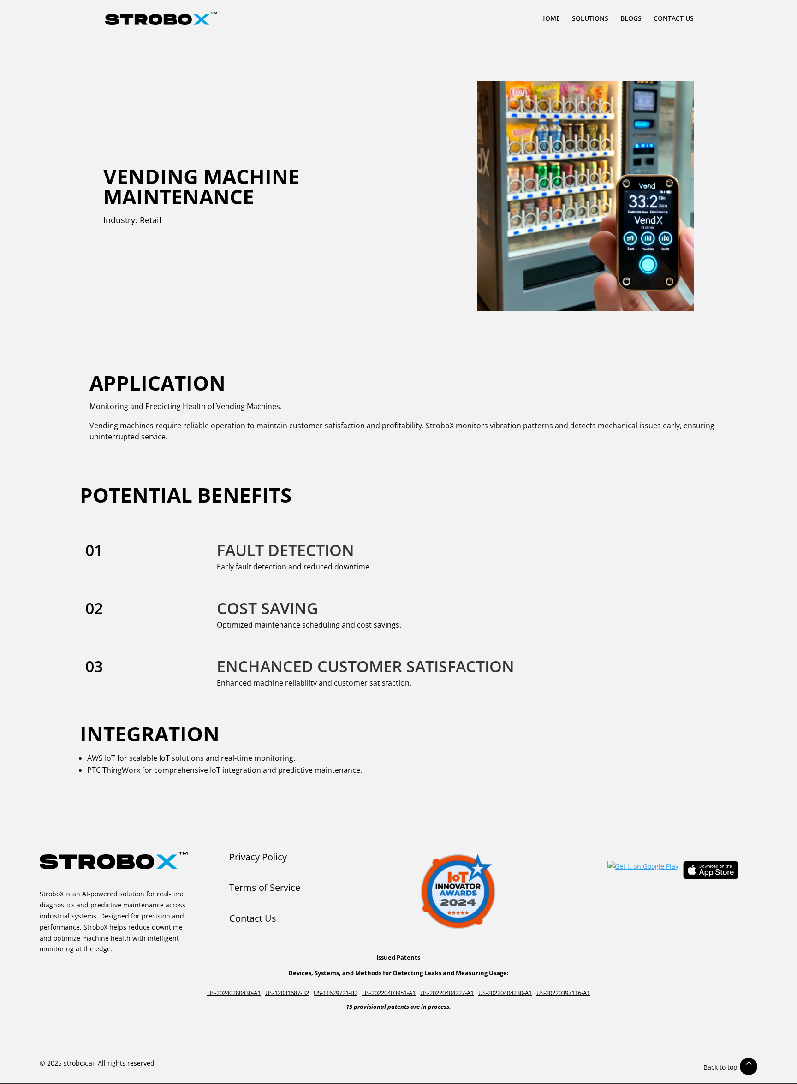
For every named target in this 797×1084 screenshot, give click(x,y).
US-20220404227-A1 (447, 993)
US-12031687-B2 (287, 993)
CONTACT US (674, 19)
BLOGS (631, 19)
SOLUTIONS (590, 19)
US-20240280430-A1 (234, 993)
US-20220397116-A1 (563, 993)
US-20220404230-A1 (505, 993)
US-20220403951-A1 (389, 993)
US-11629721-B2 (335, 993)
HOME (550, 19)
